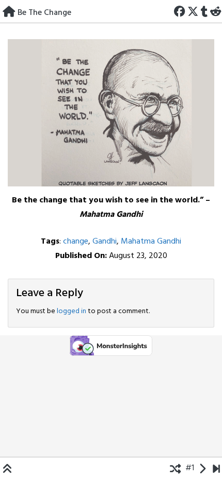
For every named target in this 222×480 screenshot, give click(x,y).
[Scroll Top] (7, 468)
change (75, 241)
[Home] (9, 11)
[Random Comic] (175, 468)
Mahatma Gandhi (151, 241)
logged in (71, 311)
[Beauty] (216, 468)
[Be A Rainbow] (202, 468)
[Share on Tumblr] (204, 11)
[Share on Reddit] (215, 11)
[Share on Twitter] (193, 11)
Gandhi (104, 241)
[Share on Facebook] (179, 11)
